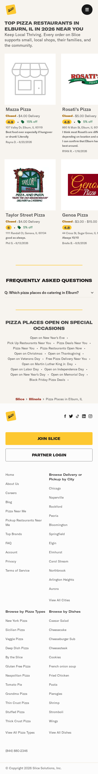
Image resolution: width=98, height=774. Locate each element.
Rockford (55, 507)
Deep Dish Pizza (17, 648)
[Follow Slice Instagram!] (90, 416)
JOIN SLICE (49, 438)
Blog (8, 502)
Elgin (52, 543)
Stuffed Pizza (15, 712)
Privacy (10, 561)
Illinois (35, 399)
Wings (53, 721)
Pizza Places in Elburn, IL (64, 399)
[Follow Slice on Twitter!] (71, 416)
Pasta (53, 684)
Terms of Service (17, 570)
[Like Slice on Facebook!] (65, 416)
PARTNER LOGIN (49, 455)
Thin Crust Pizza (17, 703)
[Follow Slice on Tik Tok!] (77, 416)
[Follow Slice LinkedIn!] (84, 416)
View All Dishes (60, 732)
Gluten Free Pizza (18, 666)
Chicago (55, 488)
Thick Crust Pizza (18, 721)
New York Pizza (16, 621)
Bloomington (58, 525)
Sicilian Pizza (15, 630)
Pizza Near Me (15, 511)
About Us (12, 484)
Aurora (54, 589)
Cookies (55, 657)
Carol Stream (58, 561)
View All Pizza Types (20, 732)
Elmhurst (55, 552)
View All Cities (59, 600)
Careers (11, 493)
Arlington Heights (61, 580)
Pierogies (55, 694)
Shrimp (54, 703)
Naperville (56, 497)
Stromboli (56, 712)
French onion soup (62, 666)
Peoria (53, 516)
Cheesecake (57, 630)
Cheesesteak (58, 648)
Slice (19, 399)
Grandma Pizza (16, 694)
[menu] (87, 9)
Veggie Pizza (14, 639)
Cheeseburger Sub (62, 639)
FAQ (8, 543)
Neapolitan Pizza (17, 675)
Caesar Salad (59, 621)
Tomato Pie (13, 684)
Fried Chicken (59, 675)
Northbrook (57, 570)
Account (11, 552)
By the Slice (14, 657)
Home (9, 475)
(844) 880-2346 (16, 751)
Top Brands (13, 534)
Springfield (57, 534)
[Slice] (10, 10)
